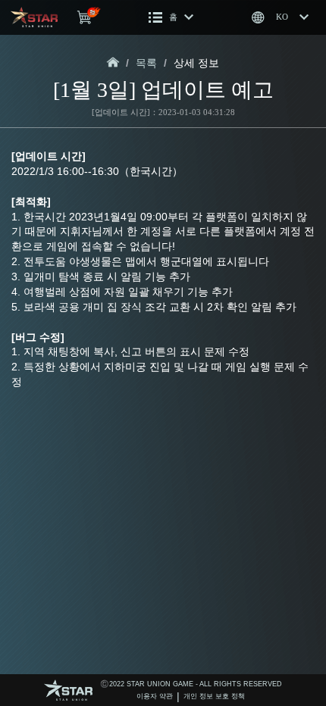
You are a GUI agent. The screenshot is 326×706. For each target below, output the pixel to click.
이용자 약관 (154, 696)
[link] (113, 63)
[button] (171, 17)
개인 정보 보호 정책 (214, 696)
